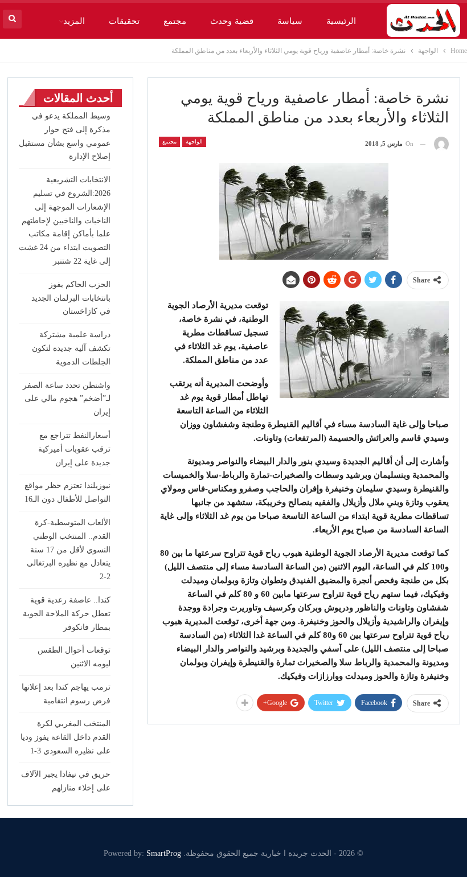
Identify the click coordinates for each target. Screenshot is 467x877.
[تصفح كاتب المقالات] (441, 143)
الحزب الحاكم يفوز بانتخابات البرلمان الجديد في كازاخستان (70, 298)
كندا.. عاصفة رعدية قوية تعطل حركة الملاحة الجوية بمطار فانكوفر (66, 614)
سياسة (289, 21)
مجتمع (174, 21)
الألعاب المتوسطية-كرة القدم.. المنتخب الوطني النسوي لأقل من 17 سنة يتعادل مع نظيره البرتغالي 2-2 (68, 549)
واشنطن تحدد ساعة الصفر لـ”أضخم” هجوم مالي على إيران (66, 399)
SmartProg (163, 853)
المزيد (74, 21)
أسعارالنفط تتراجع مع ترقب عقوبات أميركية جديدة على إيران (74, 449)
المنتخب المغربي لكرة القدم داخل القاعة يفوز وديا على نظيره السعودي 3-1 (65, 737)
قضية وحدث (231, 21)
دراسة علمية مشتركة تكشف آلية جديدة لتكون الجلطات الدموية (71, 348)
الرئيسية (341, 21)
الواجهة (194, 141)
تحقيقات (124, 21)
